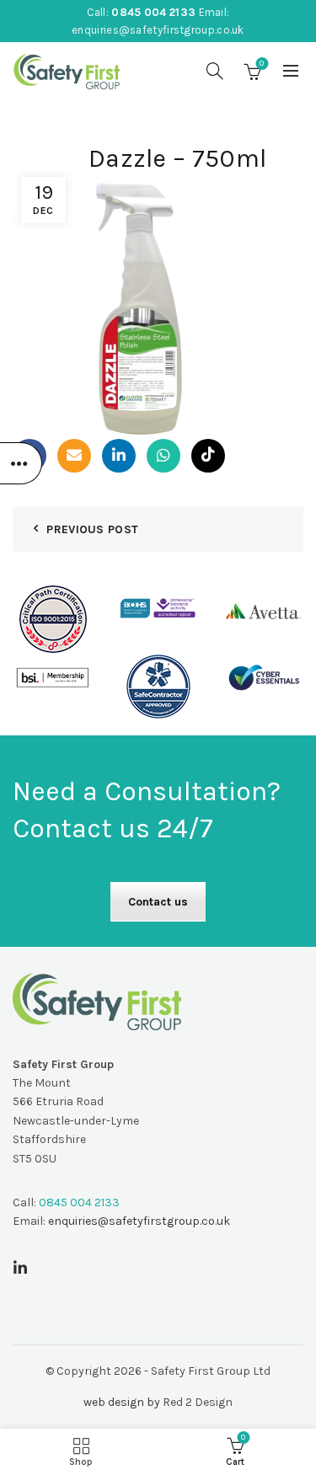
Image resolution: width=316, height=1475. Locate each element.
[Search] (214, 70)
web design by (121, 1402)
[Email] (74, 456)
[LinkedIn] (119, 456)
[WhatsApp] (163, 456)
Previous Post (92, 529)
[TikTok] (208, 456)
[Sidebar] (21, 463)
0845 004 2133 (153, 12)
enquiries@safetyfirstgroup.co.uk (158, 30)
